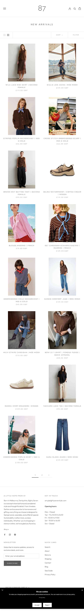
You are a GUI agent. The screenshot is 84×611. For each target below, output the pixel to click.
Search (47, 547)
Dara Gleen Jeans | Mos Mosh (62, 457)
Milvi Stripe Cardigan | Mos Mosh (21, 352)
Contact (48, 563)
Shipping (48, 559)
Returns (48, 555)
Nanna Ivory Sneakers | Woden (21, 406)
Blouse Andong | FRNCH (21, 245)
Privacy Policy (50, 574)
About (47, 551)
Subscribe (12, 563)
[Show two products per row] (4, 35)
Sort (58, 35)
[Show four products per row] (8, 35)
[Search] (75, 8)
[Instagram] (10, 534)
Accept (37, 605)
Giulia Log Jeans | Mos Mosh (62, 85)
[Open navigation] (4, 9)
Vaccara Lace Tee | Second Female (62, 406)
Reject (47, 605)
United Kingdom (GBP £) (16, 587)
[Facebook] (5, 534)
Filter (76, 35)
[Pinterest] (15, 534)
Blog (46, 567)
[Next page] (49, 475)
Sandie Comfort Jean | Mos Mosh (62, 299)
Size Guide (49, 570)
